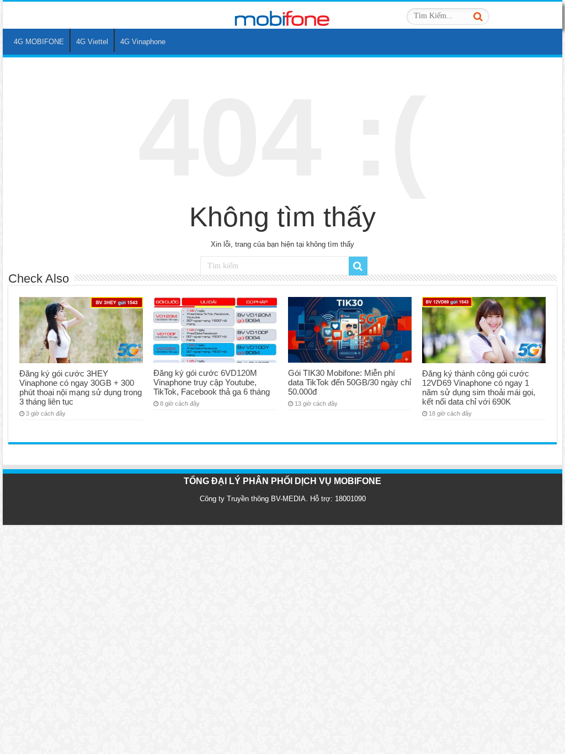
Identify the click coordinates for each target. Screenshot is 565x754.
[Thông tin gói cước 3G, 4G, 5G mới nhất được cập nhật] (282, 15)
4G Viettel (92, 42)
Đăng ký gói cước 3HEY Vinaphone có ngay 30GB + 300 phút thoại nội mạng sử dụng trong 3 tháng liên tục (80, 387)
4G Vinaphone (143, 42)
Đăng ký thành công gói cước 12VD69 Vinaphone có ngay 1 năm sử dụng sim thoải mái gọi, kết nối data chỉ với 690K (478, 387)
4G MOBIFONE (39, 42)
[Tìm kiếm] (478, 16)
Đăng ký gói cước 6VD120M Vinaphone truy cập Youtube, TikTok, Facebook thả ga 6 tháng (211, 382)
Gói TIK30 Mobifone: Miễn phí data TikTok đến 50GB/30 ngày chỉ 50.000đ (349, 382)
